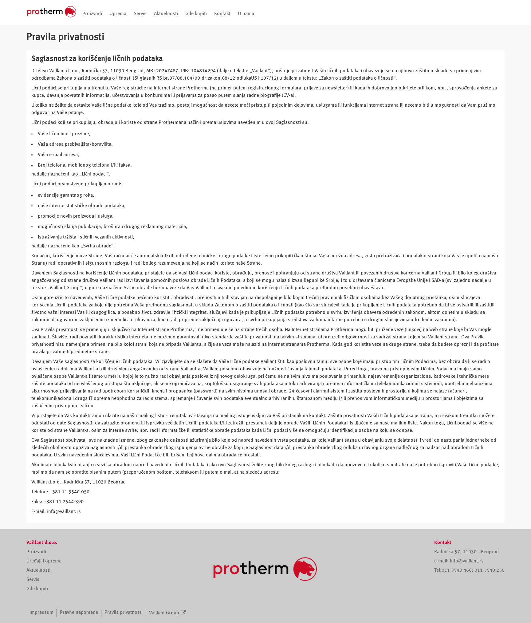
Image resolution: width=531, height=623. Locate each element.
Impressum (41, 612)
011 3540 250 (489, 570)
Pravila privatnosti (123, 612)
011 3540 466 (457, 570)
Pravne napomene (79, 612)
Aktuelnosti (166, 13)
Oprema (117, 13)
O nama (246, 13)
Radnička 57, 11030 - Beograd (466, 552)
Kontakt (222, 13)
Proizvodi (92, 13)
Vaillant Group (164, 613)
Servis (140, 13)
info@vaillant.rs (467, 561)
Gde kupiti (196, 13)
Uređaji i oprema (43, 561)
